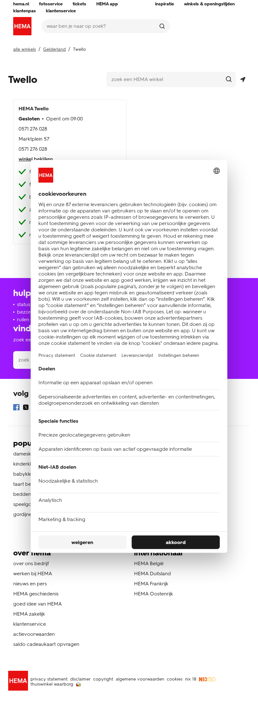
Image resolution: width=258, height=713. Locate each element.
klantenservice (29, 624)
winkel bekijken (36, 159)
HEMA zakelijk (29, 614)
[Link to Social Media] (16, 408)
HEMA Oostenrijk (153, 594)
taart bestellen (29, 484)
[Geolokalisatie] (243, 79)
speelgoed (25, 504)
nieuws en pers (30, 584)
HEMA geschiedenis (36, 594)
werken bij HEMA (32, 574)
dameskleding (29, 454)
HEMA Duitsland (152, 574)
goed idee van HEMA (37, 604)
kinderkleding (28, 464)
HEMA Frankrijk (151, 584)
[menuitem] (21, 4)
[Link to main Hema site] (19, 682)
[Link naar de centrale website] (22, 26)
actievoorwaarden (34, 634)
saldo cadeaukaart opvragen (46, 644)
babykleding (27, 474)
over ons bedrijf (31, 563)
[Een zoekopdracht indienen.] (162, 26)
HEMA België (149, 563)
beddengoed (28, 494)
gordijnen (24, 514)
